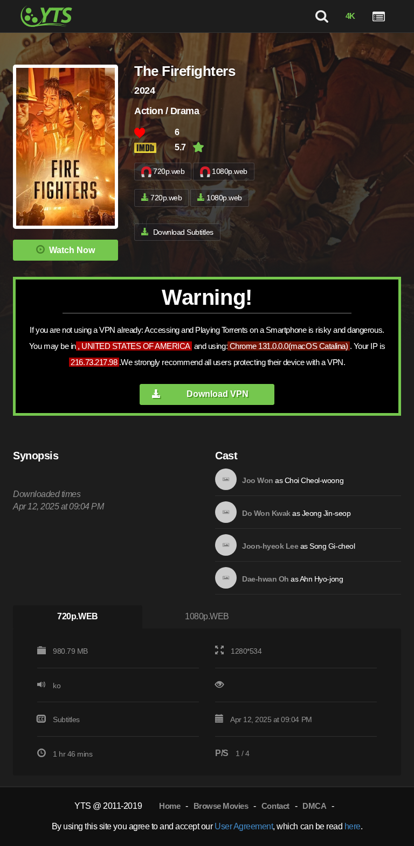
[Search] (321, 16)
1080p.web (229, 171)
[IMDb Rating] (154, 148)
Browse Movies (221, 805)
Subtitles (66, 719)
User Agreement (244, 826)
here (352, 826)
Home (169, 805)
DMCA (314, 805)
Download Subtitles (183, 232)
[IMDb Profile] (226, 479)
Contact (275, 805)
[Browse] (379, 16)
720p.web (168, 171)
